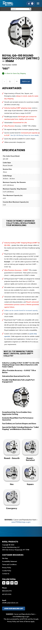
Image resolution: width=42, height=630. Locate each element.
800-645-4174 (7, 591)
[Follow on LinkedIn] (3, 582)
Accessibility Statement (9, 561)
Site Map (5, 558)
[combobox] (21, 9)
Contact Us (5, 574)
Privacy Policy (6, 568)
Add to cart (26, 81)
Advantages (12, 88)
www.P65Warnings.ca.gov (21, 522)
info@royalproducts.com (10, 603)
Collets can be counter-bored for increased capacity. (21, 310)
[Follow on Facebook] (7, 582)
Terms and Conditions (9, 564)
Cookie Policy (6, 571)
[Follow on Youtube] (16, 582)
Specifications (13, 150)
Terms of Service (24, 621)
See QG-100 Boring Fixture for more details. (24, 135)
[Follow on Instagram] (12, 582)
